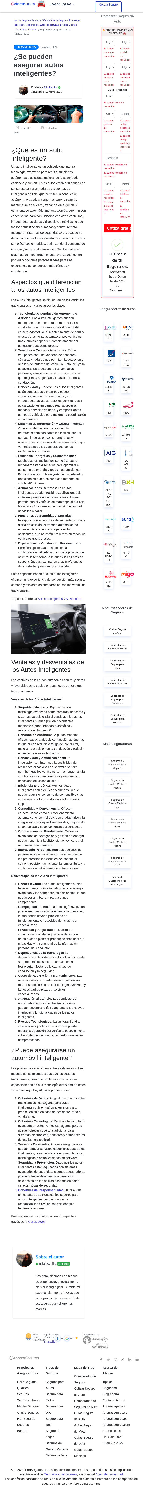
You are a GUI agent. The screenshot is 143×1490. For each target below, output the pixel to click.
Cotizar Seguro (108, 6)
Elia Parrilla (51, 87)
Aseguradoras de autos (117, 309)
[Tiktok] (123, 1360)
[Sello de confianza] (99, 1346)
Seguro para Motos (54, 1397)
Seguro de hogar (53, 1434)
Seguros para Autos (55, 1385)
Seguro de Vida (56, 1455)
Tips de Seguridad (110, 1385)
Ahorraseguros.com (114, 1424)
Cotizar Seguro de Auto (84, 1391)
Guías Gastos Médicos (83, 1453)
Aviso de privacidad (109, 1474)
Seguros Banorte (23, 1428)
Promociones (112, 1431)
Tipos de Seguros (60, 4)
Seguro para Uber (54, 1409)
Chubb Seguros (28, 1412)
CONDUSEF (37, 1221)
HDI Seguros (26, 1418)
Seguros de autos (31, 20)
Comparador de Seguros (85, 1379)
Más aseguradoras (117, 744)
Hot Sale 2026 (112, 1437)
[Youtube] (137, 1360)
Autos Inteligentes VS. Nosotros (60, 599)
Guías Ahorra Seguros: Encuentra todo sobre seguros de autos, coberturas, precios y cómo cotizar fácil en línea (47, 25)
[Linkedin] (130, 1360)
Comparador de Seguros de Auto (85, 1404)
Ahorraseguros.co (114, 1412)
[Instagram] (115, 1360)
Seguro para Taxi (54, 1421)
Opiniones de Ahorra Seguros (52, 1336)
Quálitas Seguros (23, 1391)
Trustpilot (50, 1341)
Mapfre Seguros (28, 1406)
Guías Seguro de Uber (83, 1440)
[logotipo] (24, 1358)
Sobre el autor (50, 1257)
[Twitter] (108, 1360)
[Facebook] (101, 1360)
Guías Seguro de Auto (83, 1416)
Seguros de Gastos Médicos (57, 1446)
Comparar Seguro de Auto (117, 18)
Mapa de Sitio (84, 1367)
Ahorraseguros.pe (114, 1418)
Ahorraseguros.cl (114, 1406)
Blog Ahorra (111, 1394)
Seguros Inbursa (28, 1400)
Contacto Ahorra (114, 1400)
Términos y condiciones (60, 1474)
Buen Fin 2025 (113, 1443)
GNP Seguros (26, 1382)
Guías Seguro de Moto (83, 1428)
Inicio (17, 20)
